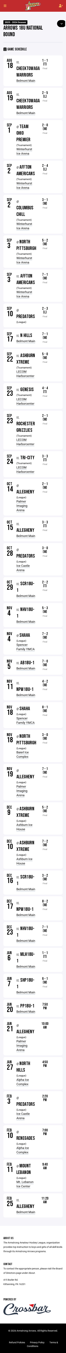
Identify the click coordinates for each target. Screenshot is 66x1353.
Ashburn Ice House (24, 827)
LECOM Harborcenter (25, 373)
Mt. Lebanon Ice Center (25, 1184)
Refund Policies (17, 1342)
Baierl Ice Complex (22, 754)
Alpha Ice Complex (22, 1082)
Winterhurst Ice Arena (24, 151)
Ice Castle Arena (23, 568)
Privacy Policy (37, 1342)
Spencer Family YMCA (25, 647)
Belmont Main (25, 81)
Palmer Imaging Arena (21, 505)
